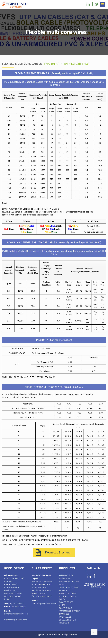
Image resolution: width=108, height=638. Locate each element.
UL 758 (62, 605)
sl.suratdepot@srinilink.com (44, 603)
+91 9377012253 (18, 606)
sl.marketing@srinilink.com (16, 614)
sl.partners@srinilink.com (15, 620)
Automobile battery (69, 611)
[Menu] (102, 4)
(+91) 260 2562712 (15, 603)
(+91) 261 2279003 (43, 596)
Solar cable (65, 608)
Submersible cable (68, 587)
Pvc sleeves (65, 617)
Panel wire (64, 578)
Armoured (64, 590)
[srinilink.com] (14, 7)
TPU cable (64, 614)
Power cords (66, 602)
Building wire (66, 575)
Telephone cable (67, 593)
